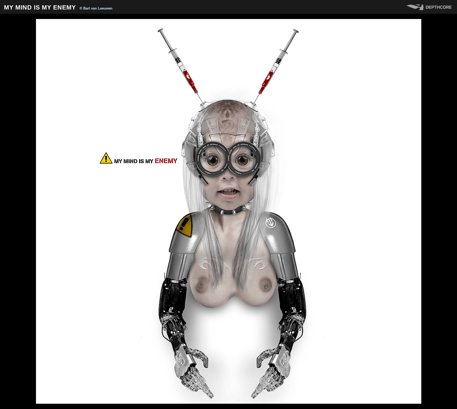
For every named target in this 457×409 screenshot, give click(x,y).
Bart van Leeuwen (97, 8)
